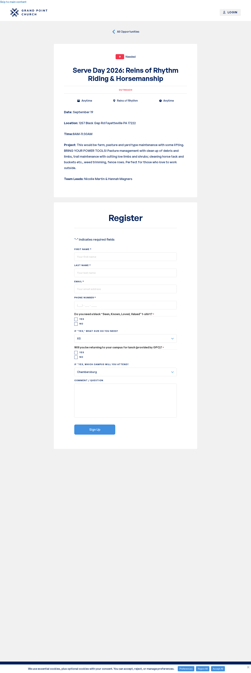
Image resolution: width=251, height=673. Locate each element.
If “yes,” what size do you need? (96, 331)
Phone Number (85, 297)
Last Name (82, 265)
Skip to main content (13, 2)
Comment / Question (88, 380)
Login (232, 12)
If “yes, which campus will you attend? (101, 364)
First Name (82, 249)
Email (79, 281)
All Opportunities (127, 31)
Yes (81, 319)
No (81, 323)
